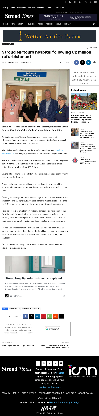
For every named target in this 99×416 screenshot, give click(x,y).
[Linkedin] (80, 2)
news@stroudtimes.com (49, 387)
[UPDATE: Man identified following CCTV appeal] (75, 160)
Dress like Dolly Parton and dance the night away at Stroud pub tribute (88, 134)
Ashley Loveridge (11, 62)
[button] (94, 24)
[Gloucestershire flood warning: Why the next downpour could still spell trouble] (75, 145)
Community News (8, 44)
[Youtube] (95, 2)
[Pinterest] (43, 316)
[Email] (61, 316)
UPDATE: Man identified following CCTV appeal (88, 161)
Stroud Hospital (14, 309)
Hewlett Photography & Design (64, 402)
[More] (94, 62)
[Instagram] (75, 2)
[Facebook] (65, 2)
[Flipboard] (70, 2)
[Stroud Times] (19, 16)
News (73, 113)
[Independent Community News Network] (82, 370)
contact (60, 373)
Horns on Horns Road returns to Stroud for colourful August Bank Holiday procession (81, 118)
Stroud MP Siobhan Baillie (30, 309)
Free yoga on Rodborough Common (18, 345)
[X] (90, 2)
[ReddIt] (55, 316)
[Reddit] (85, 2)
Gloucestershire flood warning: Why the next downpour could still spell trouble (88, 148)
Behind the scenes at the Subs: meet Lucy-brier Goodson (55, 346)
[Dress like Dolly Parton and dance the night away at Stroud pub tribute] (75, 132)
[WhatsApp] (49, 316)
